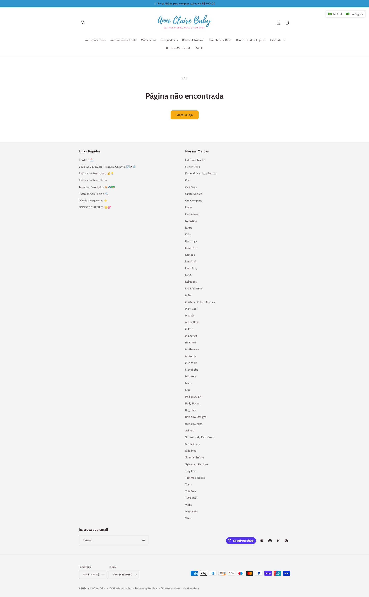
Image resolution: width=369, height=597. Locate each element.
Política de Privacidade (93, 180)
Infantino (191, 221)
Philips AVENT (194, 396)
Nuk (187, 389)
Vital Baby (191, 511)
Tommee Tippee (195, 477)
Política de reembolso (120, 588)
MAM (188, 295)
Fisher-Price (192, 166)
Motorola (191, 356)
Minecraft (191, 335)
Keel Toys (191, 241)
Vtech (189, 518)
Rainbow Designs (196, 417)
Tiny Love (191, 471)
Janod (189, 227)
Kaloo (188, 234)
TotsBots (190, 491)
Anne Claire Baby (96, 588)
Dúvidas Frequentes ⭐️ (93, 200)
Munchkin (191, 363)
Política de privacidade (146, 588)
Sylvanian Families (196, 464)
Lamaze (190, 254)
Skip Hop (191, 450)
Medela (189, 315)
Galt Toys (191, 187)
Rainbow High (194, 423)
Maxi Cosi (191, 308)
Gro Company (194, 200)
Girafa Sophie (193, 194)
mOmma (190, 342)
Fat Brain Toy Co (195, 160)
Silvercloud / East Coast (200, 437)
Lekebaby (191, 281)
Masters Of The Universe (200, 302)
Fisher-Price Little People (200, 173)
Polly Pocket (192, 403)
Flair (187, 180)
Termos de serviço (170, 588)
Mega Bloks (192, 322)
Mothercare (192, 349)
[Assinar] (143, 540)
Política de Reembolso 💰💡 (96, 173)
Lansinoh (191, 261)
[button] (83, 22)
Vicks (188, 505)
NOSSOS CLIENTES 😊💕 (95, 207)
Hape (188, 207)
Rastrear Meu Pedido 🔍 (93, 194)
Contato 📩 (86, 160)
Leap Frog (191, 268)
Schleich (190, 430)
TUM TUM (191, 498)
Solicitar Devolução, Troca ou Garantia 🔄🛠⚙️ (107, 166)
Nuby (188, 383)
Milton (189, 329)
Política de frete (191, 588)
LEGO (188, 275)
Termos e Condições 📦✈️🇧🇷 (97, 187)
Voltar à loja (184, 115)
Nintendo (191, 376)
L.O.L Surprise (193, 288)
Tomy (188, 484)
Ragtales (190, 410)
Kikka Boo (191, 248)
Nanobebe (191, 369)
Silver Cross (192, 444)
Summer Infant (194, 457)
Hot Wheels (192, 214)
